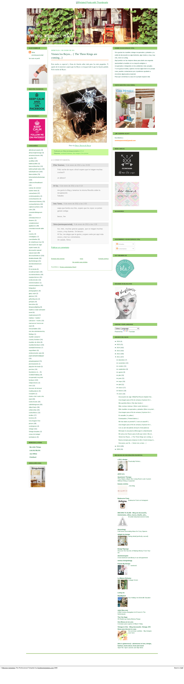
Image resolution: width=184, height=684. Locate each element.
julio (119, 375)
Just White (33, 454)
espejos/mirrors (34, 277)
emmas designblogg (125, 560)
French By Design (124, 563)
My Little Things (35, 447)
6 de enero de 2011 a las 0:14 (71, 186)
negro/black (33, 350)
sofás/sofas (33, 410)
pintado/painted (34, 361)
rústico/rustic (33, 402)
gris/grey (32, 301)
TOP (181, 668)
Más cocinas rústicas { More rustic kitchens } (133, 406)
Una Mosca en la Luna (125, 622)
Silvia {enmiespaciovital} (37, 54)
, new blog (131, 486)
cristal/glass (33, 236)
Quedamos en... (34, 372)
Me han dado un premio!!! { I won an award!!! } (134, 421)
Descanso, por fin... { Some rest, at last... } (132, 443)
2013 (118, 350)
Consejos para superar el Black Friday (130, 624)
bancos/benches (34, 166)
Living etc (121, 592)
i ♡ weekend (132, 565)
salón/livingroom (34, 404)
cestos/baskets (34, 199)
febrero (121, 390)
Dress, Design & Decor (83, 145)
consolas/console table (36, 228)
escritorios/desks (35, 274)
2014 (118, 347)
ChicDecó (32, 457)
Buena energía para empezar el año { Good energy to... (137, 440)
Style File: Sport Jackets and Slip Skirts (130, 647)
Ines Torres (57, 204)
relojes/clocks (33, 383)
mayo (120, 381)
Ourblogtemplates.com (45, 668)
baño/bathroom (34, 171)
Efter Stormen (58, 165)
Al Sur (55, 186)
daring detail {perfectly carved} (138, 536)
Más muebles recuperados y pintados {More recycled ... (137, 409)
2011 (118, 357)
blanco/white (33, 174)
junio (120, 378)
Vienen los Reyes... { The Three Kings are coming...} (136, 437)
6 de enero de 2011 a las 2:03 (75, 204)
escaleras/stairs (34, 272)
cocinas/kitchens (34, 204)
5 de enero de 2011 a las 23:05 (78, 165)
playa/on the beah (35, 366)
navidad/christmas (35, 347)
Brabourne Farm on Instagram (138, 500)
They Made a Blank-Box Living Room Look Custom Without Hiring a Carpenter (134, 480)
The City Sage (122, 617)
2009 (118, 449)
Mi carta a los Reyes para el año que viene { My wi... (136, 434)
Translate (132, 331)
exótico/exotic (33, 280)
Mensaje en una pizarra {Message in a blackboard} (135, 431)
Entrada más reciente (58, 258)
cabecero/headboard (35, 182)
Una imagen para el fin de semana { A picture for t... (135, 400)
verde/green (33, 426)
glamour (31, 296)
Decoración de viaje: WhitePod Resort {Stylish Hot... (135, 397)
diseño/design (33, 261)
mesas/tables (33, 328)
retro (30, 385)
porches (32, 369)
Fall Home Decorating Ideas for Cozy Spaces (132, 531)
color (30, 209)
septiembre (122, 369)
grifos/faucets (33, 299)
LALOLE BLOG (34, 450)
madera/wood (33, 315)
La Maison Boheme (124, 578)
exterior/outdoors (34, 285)
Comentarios (122, 249)
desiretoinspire (123, 556)
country (31, 234)
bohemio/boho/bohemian (37, 177)
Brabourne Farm (123, 498)
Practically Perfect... (134, 461)
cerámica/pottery (34, 196)
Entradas (121, 244)
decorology (122, 529)
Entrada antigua (103, 258)
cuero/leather (33, 239)
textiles (31, 415)
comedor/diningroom (35, 212)
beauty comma (123, 484)
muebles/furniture (35, 345)
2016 (118, 341)
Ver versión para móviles (79, 262)
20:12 (82, 151)
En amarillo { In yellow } (126, 415)
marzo (120, 387)
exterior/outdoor (34, 283)
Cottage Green (133, 580)
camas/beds (33, 193)
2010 (118, 446)
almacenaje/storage (35, 153)
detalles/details (34, 258)
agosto (120, 372)
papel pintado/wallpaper (36, 356)
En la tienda (33, 269)
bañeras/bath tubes (35, 169)
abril (119, 384)
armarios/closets (34, 155)
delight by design (124, 534)
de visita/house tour (35, 242)
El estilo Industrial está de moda (138, 517)
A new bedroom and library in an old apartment (133, 557)
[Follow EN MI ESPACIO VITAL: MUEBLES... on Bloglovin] (126, 319)
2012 (118, 354)
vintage (31, 429)
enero (120, 394)
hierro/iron (32, 304)
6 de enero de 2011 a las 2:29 (85, 224)
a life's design (122, 459)
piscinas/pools (34, 364)
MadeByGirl (122, 596)
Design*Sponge (123, 549)
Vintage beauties (34, 431)
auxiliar (31, 158)
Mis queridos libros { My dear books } (131, 403)
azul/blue (32, 161)
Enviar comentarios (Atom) (68, 267)
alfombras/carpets (35, 150)
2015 (118, 344)
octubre (121, 366)
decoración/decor (35, 255)
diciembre (121, 360)
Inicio (81, 258)
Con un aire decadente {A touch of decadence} (134, 428)
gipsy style (32, 293)
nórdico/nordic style (35, 353)
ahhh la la (121, 474)
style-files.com (123, 610)
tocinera (31, 418)
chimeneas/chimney (35, 201)
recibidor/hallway (34, 375)
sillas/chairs (33, 407)
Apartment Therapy (124, 477)
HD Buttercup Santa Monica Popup (129, 619)
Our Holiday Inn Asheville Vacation (139, 597)
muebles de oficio (35, 342)
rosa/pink (32, 393)
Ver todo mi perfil (34, 58)
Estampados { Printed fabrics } (128, 418)
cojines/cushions (34, 207)
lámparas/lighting (34, 307)
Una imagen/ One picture (80, 153)
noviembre (122, 363)
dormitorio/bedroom (35, 264)
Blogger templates (8, 668)
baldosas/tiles (33, 163)
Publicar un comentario (60, 247)
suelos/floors (33, 412)
